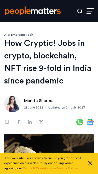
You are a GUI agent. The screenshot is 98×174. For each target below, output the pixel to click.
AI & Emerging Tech (18, 34)
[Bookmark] (6, 122)
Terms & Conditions (38, 168)
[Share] (18, 122)
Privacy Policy (66, 168)
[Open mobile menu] (90, 11)
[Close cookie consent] (90, 163)
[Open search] (79, 11)
